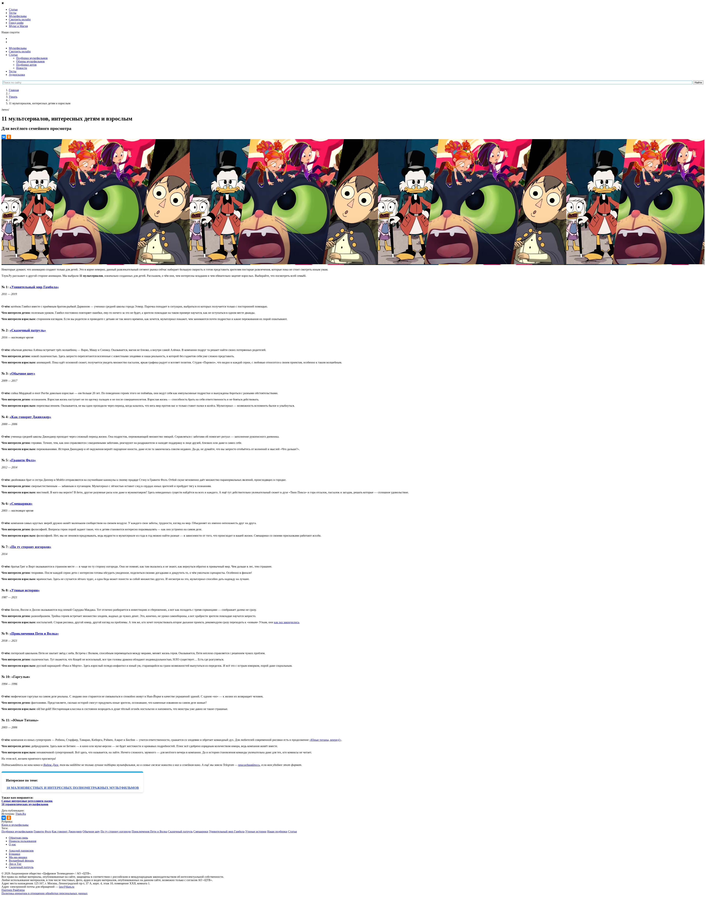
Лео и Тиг (15, 863)
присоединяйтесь (249, 764)
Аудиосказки (17, 74)
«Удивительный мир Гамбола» (34, 287)
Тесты (12, 71)
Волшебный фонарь (21, 860)
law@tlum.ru (66, 886)
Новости (21, 68)
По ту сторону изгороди (116, 831)
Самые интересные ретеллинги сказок (27, 800)
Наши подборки (277, 831)
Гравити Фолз (42, 831)
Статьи (13, 54)
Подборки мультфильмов (32, 58)
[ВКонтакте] (3, 137)
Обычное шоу (91, 831)
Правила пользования (22, 841)
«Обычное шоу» (22, 373)
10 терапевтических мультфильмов (24, 804)
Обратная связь (18, 837)
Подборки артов (26, 64)
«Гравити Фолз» (23, 460)
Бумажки (14, 853)
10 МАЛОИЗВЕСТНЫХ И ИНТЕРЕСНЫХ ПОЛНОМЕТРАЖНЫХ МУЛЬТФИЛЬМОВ (73, 788)
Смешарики (200, 831)
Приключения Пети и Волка (149, 831)
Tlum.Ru (20, 813)
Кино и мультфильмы (14, 824)
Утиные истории (255, 831)
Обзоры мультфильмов (30, 61)
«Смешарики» (21, 503)
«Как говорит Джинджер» (30, 417)
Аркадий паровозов (21, 850)
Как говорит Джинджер (67, 831)
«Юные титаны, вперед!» (325, 739)
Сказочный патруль (180, 831)
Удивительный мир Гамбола (227, 831)
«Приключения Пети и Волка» (34, 633)
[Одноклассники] (9, 137)
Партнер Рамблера (13, 890)
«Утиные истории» (25, 590)
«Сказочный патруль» (28, 330)
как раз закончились (286, 622)
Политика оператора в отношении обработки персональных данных (44, 893)
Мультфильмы (18, 48)
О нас (12, 844)
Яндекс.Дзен (50, 764)
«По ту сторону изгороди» (30, 547)
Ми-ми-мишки (18, 857)
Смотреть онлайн (20, 51)
